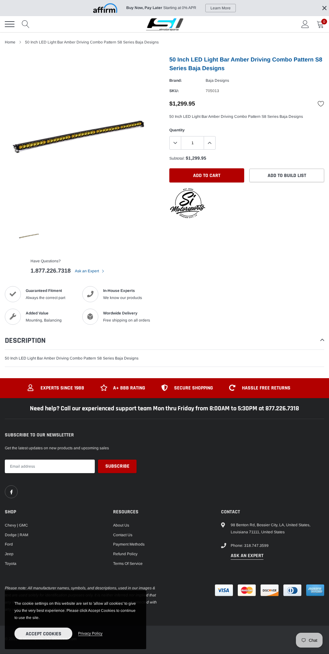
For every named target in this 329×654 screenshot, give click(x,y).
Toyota (10, 563)
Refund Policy (125, 554)
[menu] (9, 24)
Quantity (177, 130)
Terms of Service (128, 563)
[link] (11, 491)
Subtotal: (177, 158)
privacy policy (90, 633)
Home (10, 42)
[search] (26, 24)
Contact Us (122, 535)
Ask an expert (247, 555)
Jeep (9, 554)
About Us (121, 525)
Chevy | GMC (16, 525)
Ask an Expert (87, 271)
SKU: (174, 91)
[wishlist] (321, 103)
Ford (9, 544)
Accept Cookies (43, 634)
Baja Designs (217, 80)
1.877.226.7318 (51, 270)
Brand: (175, 80)
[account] (305, 24)
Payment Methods (129, 544)
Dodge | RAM (16, 535)
